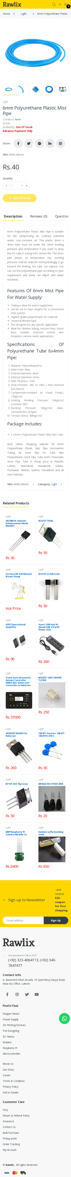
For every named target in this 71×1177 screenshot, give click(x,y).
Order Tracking (11, 1144)
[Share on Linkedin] (49, 143)
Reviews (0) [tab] (38, 216)
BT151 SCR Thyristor (17, 783)
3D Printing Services (14, 1025)
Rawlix (10, 1165)
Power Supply (10, 1019)
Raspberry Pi (10, 1048)
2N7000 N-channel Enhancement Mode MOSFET (17, 523)
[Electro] (12, 4)
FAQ (5, 1110)
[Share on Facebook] (18, 143)
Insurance (8, 1121)
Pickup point (10, 1138)
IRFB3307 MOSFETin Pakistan (16, 734)
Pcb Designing (11, 1030)
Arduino (7, 1042)
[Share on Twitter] (28, 143)
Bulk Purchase (11, 1132)
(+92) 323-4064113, (24, 960)
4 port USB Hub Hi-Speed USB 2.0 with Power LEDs (48, 627)
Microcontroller (11, 1053)
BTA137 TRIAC (45, 520)
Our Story (8, 1069)
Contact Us (9, 1127)
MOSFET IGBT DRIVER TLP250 (49, 679)
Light (23, 13)
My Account (10, 1150)
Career (6, 1075)
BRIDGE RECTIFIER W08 (50, 783)
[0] (65, 4)
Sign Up (56, 920)
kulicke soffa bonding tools (50, 833)
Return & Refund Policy (16, 1115)
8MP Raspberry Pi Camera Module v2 (16, 833)
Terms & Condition (14, 1081)
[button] (54, 4)
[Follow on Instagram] (60, 143)
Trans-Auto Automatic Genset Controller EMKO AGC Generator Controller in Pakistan (18, 681)
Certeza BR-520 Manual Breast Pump (19, 575)
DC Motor (8, 1036)
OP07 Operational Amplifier (16, 626)
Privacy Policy (10, 1086)
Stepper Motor (11, 1013)
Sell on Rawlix (10, 1092)
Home (6, 13)
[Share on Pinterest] (39, 143)
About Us (8, 1063)
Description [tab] (13, 216)
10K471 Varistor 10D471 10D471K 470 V (51, 734)
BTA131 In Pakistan (49, 573)
